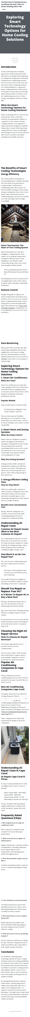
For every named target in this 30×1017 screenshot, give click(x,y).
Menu (3, 9)
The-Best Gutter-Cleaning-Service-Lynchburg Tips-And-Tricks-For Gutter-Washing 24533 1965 (14, 4)
